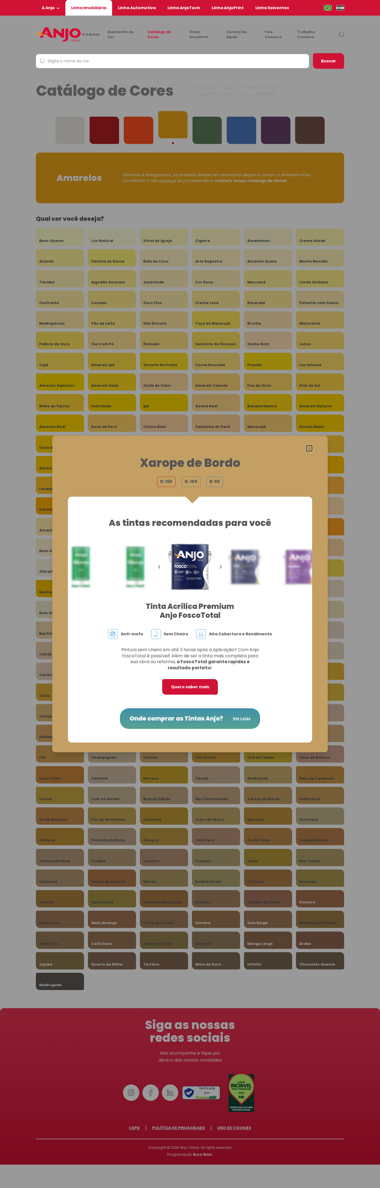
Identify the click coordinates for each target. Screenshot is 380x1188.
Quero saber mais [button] (190, 687)
